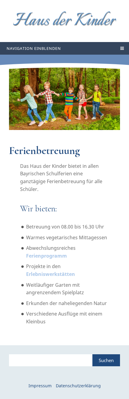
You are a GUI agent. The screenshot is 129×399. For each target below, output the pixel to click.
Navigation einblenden (34, 48)
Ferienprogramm (46, 255)
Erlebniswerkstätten (50, 274)
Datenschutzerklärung (78, 385)
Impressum (40, 385)
